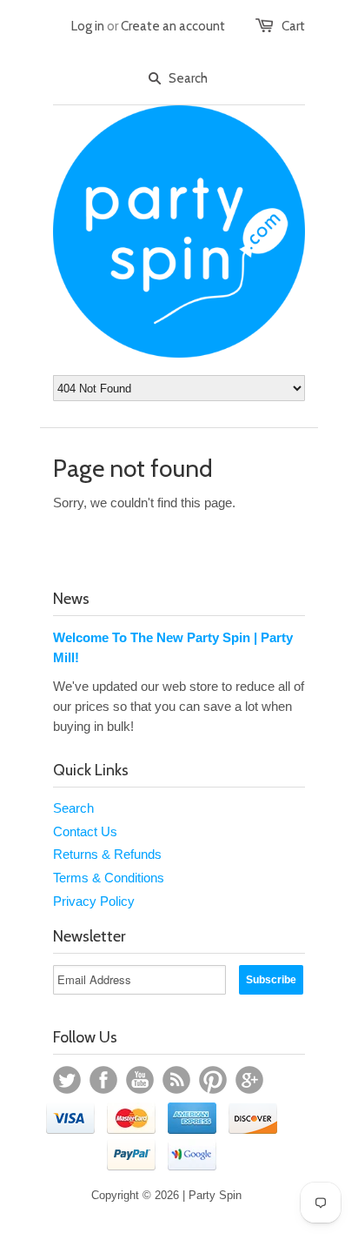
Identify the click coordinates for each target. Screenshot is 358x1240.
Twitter (67, 1080)
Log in (87, 26)
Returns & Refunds (107, 854)
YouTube (140, 1080)
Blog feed (176, 1080)
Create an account (173, 26)
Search (73, 808)
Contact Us (85, 831)
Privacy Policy (94, 901)
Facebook (103, 1080)
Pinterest (213, 1080)
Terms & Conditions (108, 877)
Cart (293, 26)
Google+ (249, 1080)
